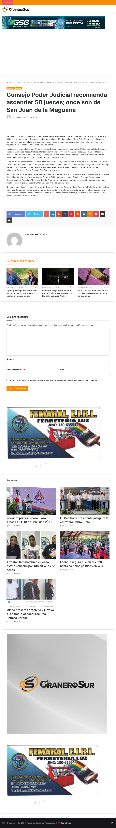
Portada (18, 88)
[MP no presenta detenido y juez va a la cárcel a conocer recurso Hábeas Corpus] (31, 593)
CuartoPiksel (65, 823)
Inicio (10, 82)
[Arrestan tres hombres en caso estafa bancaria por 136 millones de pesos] (31, 545)
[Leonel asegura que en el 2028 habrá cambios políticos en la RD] (84, 545)
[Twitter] (112, 823)
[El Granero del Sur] (15, 9)
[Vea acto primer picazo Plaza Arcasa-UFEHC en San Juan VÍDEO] (31, 501)
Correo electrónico (16, 370)
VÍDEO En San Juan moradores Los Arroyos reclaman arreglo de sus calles (93, 293)
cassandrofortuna (19, 117)
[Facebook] (108, 823)
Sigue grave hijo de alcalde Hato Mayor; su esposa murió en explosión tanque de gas (22, 293)
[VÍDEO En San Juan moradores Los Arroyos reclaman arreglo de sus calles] (93, 276)
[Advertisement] (58, 55)
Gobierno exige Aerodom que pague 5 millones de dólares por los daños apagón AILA (57, 293)
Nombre (11, 359)
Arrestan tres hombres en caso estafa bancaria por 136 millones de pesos (31, 566)
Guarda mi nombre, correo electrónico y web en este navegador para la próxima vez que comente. (53, 380)
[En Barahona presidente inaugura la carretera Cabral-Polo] (84, 501)
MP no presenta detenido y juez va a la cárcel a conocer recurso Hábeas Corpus (30, 614)
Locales (18, 82)
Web (62, 370)
